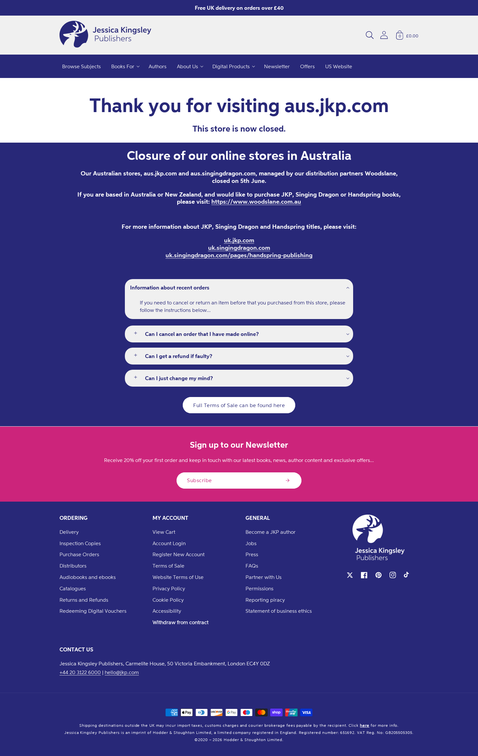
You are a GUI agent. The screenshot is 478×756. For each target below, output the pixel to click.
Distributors (73, 566)
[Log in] (384, 35)
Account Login (169, 543)
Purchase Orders (79, 554)
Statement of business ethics (279, 611)
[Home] (105, 35)
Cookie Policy (168, 600)
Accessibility (167, 611)
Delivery (69, 532)
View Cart (164, 532)
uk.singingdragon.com (239, 247)
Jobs (251, 543)
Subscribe (199, 480)
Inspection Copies (80, 543)
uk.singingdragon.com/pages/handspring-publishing (239, 255)
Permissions (259, 588)
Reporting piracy (265, 600)
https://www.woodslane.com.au (256, 201)
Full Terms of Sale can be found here (239, 405)
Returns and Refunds (84, 600)
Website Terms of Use (178, 577)
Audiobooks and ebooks (88, 577)
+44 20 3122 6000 (80, 672)
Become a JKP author (271, 532)
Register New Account (179, 554)
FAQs (252, 566)
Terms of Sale (168, 566)
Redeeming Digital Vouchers (93, 611)
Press (252, 554)
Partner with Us (264, 577)
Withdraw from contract (180, 622)
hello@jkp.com (122, 672)
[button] (370, 35)
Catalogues (73, 588)
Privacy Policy (169, 588)
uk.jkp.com (239, 240)
